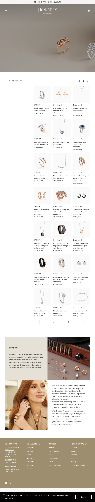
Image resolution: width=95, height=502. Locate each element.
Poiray (51, 455)
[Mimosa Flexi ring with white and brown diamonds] (81, 161)
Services (74, 455)
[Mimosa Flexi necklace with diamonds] (62, 161)
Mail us (7, 457)
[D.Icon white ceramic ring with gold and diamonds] (62, 263)
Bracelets (30, 448)
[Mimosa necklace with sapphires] (62, 128)
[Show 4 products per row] (87, 81)
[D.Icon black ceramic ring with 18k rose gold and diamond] (62, 229)
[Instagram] (10, 483)
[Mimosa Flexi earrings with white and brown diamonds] (42, 195)
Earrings (30, 451)
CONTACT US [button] (11, 444)
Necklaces (30, 458)
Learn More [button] (8, 498)
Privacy (73, 462)
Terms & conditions (78, 465)
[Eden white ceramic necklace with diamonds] (81, 94)
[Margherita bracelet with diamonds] (81, 296)
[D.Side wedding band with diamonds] (42, 94)
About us (74, 451)
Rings (29, 455)
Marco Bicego (54, 451)
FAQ (72, 458)
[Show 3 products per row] (83, 81)
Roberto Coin (54, 458)
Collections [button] (33, 444)
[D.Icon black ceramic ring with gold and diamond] (42, 263)
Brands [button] (52, 444)
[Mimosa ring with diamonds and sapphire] (81, 128)
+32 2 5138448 (10, 452)
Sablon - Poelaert (11, 462)
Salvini (51, 462)
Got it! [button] (83, 497)
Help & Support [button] (79, 444)
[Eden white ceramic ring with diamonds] (42, 128)
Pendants (30, 462)
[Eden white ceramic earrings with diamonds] (62, 94)
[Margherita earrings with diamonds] (81, 263)
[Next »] (82, 322)
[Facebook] (6, 483)
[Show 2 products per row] (80, 81)
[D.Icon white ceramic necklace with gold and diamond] (81, 229)
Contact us (75, 448)
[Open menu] (8, 11)
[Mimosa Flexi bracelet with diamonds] (42, 161)
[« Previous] (42, 322)
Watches (30, 465)
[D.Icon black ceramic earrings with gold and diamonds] (81, 195)
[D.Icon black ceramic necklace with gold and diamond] (42, 229)
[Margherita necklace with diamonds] (42, 296)
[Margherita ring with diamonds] (62, 296)
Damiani (38, 105)
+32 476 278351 (10, 454)
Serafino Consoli (55, 465)
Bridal (29, 469)
